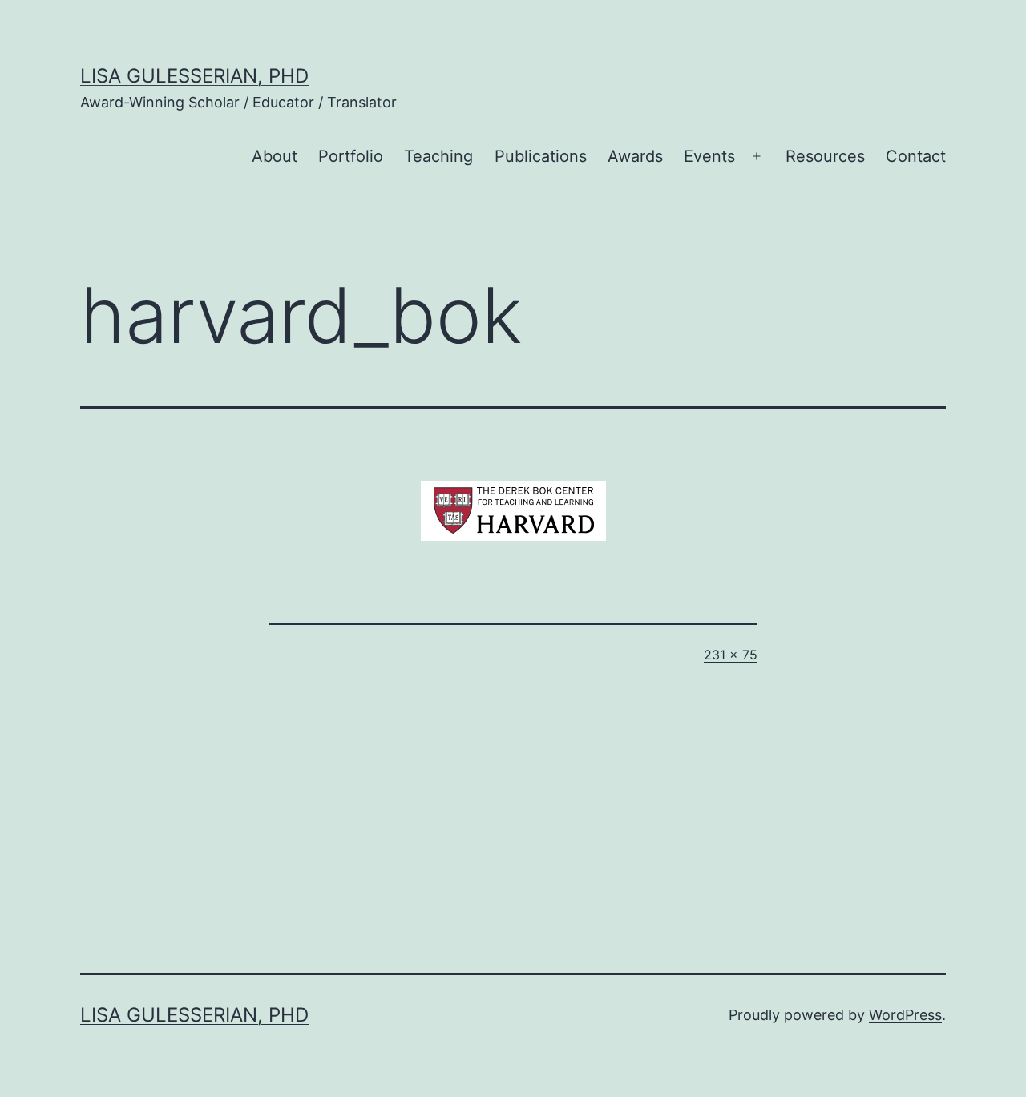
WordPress (905, 1014)
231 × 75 (730, 655)
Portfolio (350, 156)
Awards (635, 156)
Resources (825, 156)
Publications (541, 156)
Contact (916, 156)
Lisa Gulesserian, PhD (194, 75)
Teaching (438, 156)
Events (709, 156)
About (274, 156)
